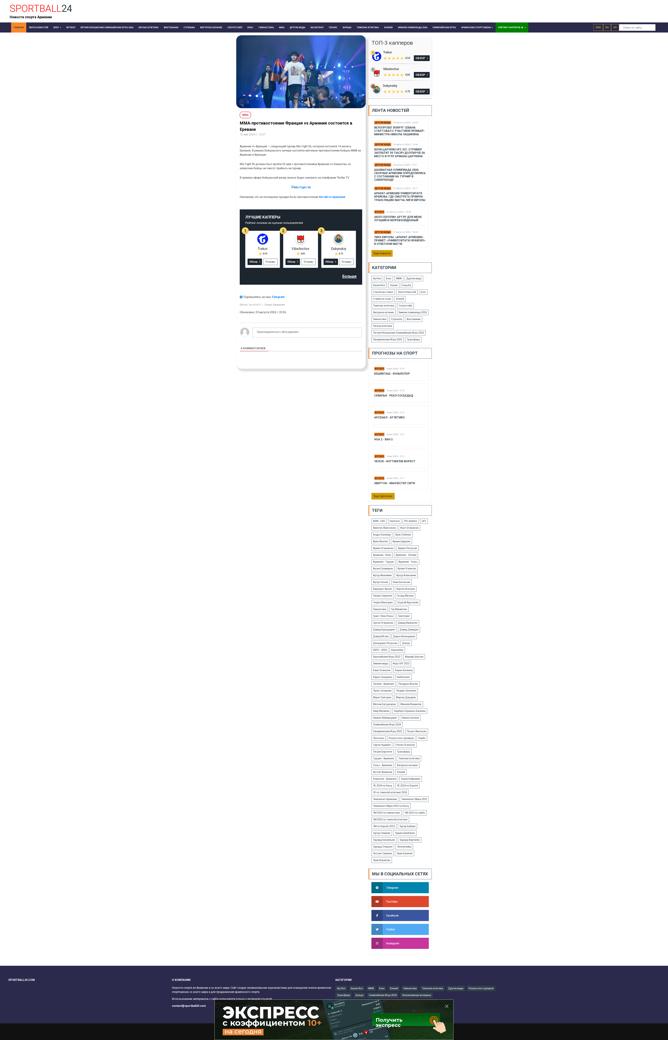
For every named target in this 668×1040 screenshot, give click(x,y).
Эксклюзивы (404, 846)
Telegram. (278, 297)
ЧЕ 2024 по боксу (382, 785)
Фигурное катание (383, 312)
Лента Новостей (407, 292)
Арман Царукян (401, 541)
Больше (349, 276)
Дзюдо (406, 643)
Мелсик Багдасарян (384, 704)
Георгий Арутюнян (408, 602)
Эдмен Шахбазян (405, 833)
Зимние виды (380, 663)
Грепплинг (404, 616)
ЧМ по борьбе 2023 (384, 826)
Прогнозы (378, 738)
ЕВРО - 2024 (380, 650)
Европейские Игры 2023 (386, 656)
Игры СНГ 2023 (401, 663)
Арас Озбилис (403, 534)
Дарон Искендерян (404, 636)
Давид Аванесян (408, 622)
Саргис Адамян (382, 744)
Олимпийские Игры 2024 (387, 724)
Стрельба (396, 319)
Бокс (388, 278)
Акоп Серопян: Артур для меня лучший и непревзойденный (398, 218)
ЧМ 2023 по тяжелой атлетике (390, 819)
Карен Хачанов (404, 670)
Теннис (394, 285)
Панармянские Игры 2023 (387, 339)
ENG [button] (598, 27)
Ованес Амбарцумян (385, 717)
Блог (423, 292)
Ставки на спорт (382, 298)
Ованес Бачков (410, 717)
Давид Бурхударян (384, 629)
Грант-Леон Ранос (383, 616)
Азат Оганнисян (409, 527)
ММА (399, 278)
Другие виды (383, 122)
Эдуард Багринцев (384, 839)
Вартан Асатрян (405, 588)
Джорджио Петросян (385, 643)
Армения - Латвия (406, 555)
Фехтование (414, 319)
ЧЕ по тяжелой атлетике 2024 (390, 792)
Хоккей (400, 298)
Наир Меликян (381, 711)
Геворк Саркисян (382, 595)
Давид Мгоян (381, 636)
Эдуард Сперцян (382, 846)
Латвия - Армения (383, 683)
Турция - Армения (383, 758)
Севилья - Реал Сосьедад (393, 395)
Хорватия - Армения (384, 778)
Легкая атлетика (382, 326)
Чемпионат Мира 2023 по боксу (391, 806)
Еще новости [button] (382, 253)
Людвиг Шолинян (406, 690)
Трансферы (413, 339)
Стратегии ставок (383, 292)
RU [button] (607, 27)
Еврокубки (397, 650)
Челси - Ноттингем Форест (394, 461)
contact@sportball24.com (189, 1005)
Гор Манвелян (399, 609)
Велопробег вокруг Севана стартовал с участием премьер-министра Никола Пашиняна (399, 131)
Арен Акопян (380, 541)
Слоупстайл (405, 305)
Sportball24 (255, 304)
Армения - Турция (383, 561)
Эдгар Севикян (381, 833)
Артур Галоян (380, 582)
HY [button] (615, 27)
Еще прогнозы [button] (383, 496)
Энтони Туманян (382, 853)
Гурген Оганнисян (383, 622)
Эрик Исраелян (381, 860)
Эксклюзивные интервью (416, 995)
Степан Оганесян (405, 744)
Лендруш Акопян (408, 683)
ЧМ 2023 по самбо (414, 812)
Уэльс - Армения (382, 765)
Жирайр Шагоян (414, 656)
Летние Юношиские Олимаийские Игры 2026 (398, 332)
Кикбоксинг (403, 677)
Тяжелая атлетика (383, 305)
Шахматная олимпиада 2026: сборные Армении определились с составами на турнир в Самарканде (400, 175)
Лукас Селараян (382, 690)
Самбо (422, 738)
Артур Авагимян (382, 575)
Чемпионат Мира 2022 (414, 799)
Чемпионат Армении (385, 799)
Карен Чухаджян (382, 677)
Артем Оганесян (406, 568)
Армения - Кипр (382, 555)
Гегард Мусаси (405, 595)
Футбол (379, 212)
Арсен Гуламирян (383, 568)
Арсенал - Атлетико (389, 417)
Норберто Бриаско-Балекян (410, 711)
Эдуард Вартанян (409, 839)
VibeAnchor (300, 249)
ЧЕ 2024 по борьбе (407, 785)
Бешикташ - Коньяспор (392, 373)
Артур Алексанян (406, 575)
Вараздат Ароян (382, 588)
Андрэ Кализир (382, 534)
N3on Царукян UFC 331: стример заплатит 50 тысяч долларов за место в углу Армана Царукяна (399, 153)
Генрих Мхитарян (383, 602)
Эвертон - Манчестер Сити (394, 483)
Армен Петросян (407, 548)
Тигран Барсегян (382, 751)
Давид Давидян (409, 629)
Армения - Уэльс (408, 561)
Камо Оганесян (382, 670)
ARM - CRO (379, 521)
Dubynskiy (338, 249)
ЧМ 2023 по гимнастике (386, 812)
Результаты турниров (401, 738)
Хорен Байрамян (410, 778)
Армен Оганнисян (383, 548)
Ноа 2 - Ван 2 (383, 439)
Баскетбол (379, 285)
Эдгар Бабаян (407, 826)
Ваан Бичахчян (401, 582)
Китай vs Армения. (332, 197)
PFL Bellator (410, 521)
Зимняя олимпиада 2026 (413, 312)
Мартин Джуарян (406, 697)
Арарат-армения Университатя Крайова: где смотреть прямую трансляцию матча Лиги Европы (399, 197)
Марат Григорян (382, 697)
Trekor (263, 249)
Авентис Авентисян (384, 527)
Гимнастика (379, 319)
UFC (424, 521)
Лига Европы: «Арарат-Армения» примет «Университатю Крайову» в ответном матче (400, 240)
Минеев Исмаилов (411, 704)
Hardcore (395, 521)
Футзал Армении (382, 772)
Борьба (406, 285)
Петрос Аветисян (417, 731)
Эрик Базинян (405, 853)
